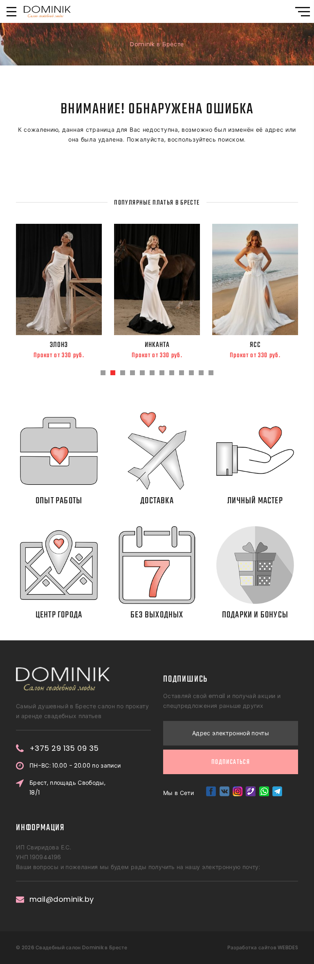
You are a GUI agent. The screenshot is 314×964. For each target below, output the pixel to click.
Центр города (59, 615)
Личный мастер (255, 501)
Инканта (157, 345)
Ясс (255, 345)
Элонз (59, 345)
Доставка (157, 501)
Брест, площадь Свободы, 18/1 (67, 788)
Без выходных (156, 615)
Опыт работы (59, 501)
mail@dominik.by (61, 899)
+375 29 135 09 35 (64, 748)
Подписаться (230, 762)
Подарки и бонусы (255, 615)
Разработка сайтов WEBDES (262, 947)
